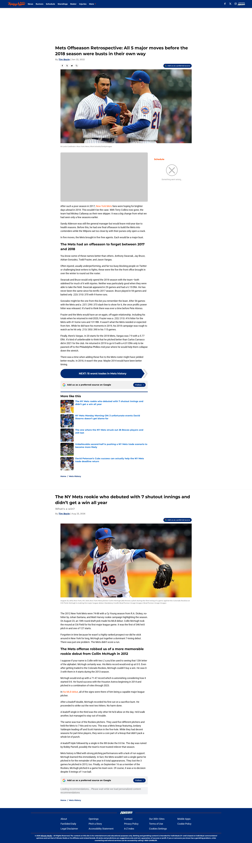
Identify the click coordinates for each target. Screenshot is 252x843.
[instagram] (236, 4)
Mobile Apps (183, 818)
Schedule (50, 4)
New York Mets (104, 206)
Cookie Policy (184, 823)
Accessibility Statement (101, 828)
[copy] (76, 65)
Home (63, 476)
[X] (230, 4)
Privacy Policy (131, 823)
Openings (94, 818)
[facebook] (225, 4)
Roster (73, 4)
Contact (128, 818)
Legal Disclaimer (69, 828)
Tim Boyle (64, 59)
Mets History (75, 476)
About (64, 818)
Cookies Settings (158, 828)
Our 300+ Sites (156, 818)
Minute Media (46, 836)
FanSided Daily (68, 823)
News (30, 4)
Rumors (39, 4)
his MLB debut (70, 691)
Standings (63, 4)
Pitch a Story (95, 823)
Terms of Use (156, 823)
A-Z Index (129, 828)
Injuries (82, 4)
